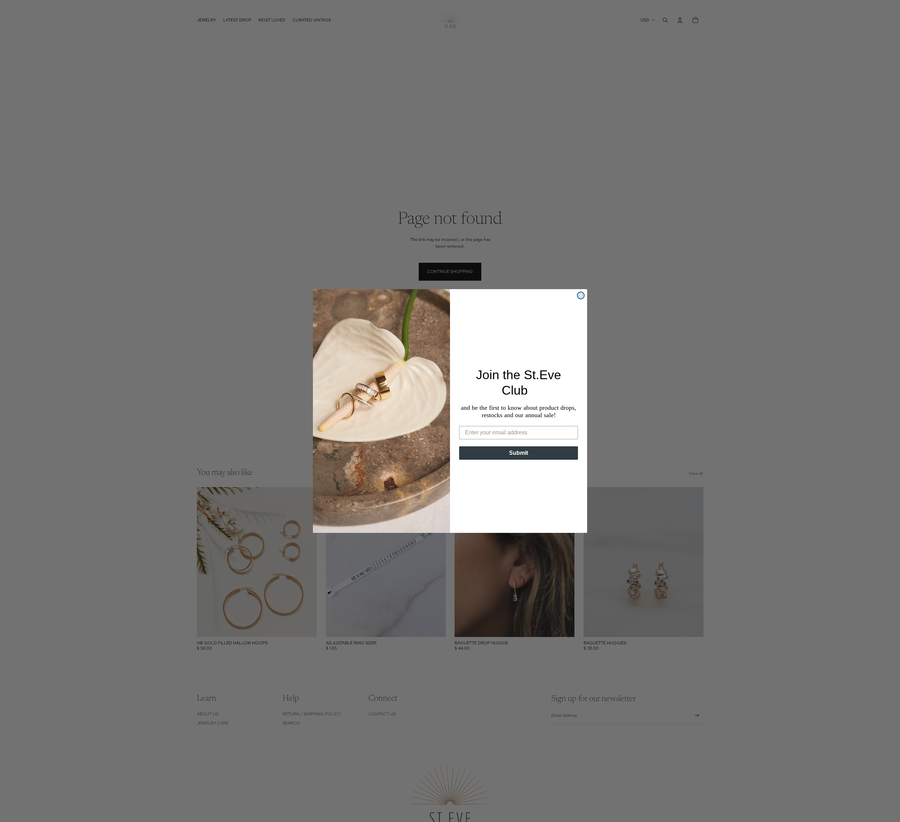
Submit (518, 453)
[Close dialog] (580, 295)
